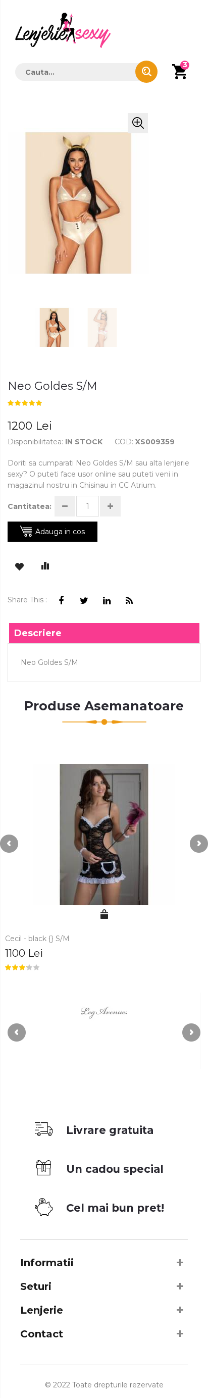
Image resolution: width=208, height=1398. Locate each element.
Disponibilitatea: (35, 441)
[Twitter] (84, 601)
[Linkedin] (106, 601)
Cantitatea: (29, 506)
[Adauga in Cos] (104, 914)
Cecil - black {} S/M (37, 938)
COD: (124, 441)
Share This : (27, 599)
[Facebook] (61, 601)
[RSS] (129, 601)
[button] (138, 123)
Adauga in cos (60, 531)
